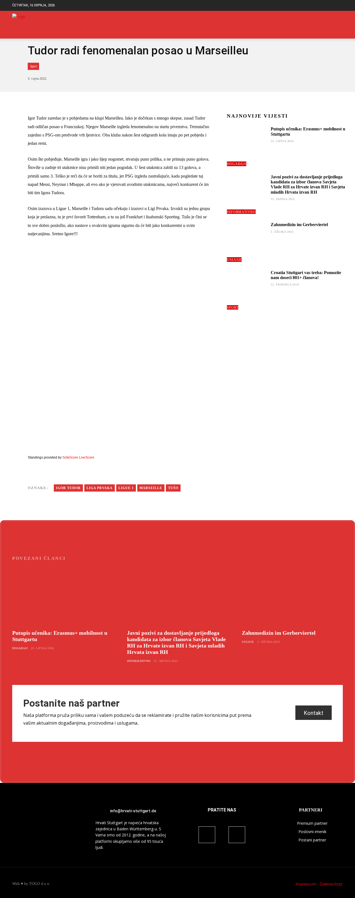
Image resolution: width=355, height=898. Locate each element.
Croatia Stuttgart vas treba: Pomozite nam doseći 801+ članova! (306, 275)
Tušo (173, 488)
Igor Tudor (68, 488)
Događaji (236, 164)
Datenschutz (331, 884)
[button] (338, 5)
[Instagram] (339, 25)
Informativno (241, 212)
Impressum (306, 884)
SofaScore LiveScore (78, 457)
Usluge (234, 260)
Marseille (151, 488)
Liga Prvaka (100, 488)
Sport (33, 66)
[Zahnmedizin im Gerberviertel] (246, 242)
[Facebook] (331, 25)
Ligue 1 (126, 488)
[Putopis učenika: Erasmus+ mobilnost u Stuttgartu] (246, 146)
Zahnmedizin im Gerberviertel (299, 224)
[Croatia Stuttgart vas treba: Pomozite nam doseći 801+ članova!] (246, 290)
